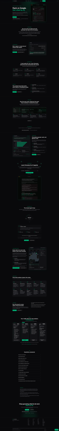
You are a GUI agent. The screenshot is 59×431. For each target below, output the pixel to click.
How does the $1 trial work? (21, 356)
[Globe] (36, 252)
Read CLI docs (26, 240)
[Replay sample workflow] (40, 176)
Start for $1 (38, 154)
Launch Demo (29, 120)
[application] (21, 144)
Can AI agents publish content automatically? (23, 372)
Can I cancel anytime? (20, 370)
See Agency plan (19, 310)
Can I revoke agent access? (21, 379)
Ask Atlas (57, 429)
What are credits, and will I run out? (22, 358)
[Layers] (37, 252)
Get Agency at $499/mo (33, 340)
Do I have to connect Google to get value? (23, 365)
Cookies (43, 423)
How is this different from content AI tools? (23, 361)
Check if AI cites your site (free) (16, 18)
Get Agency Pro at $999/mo (42, 340)
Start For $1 (14, 310)
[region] (34, 256)
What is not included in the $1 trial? (22, 368)
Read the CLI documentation (29, 172)
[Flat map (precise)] (35, 252)
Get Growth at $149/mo (24, 340)
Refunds (43, 424)
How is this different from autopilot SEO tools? (23, 363)
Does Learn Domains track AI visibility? (22, 375)
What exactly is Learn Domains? (22, 354)
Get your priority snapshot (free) (24, 18)
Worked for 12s (23, 192)
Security (43, 425)
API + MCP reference (32, 240)
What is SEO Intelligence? (21, 377)
